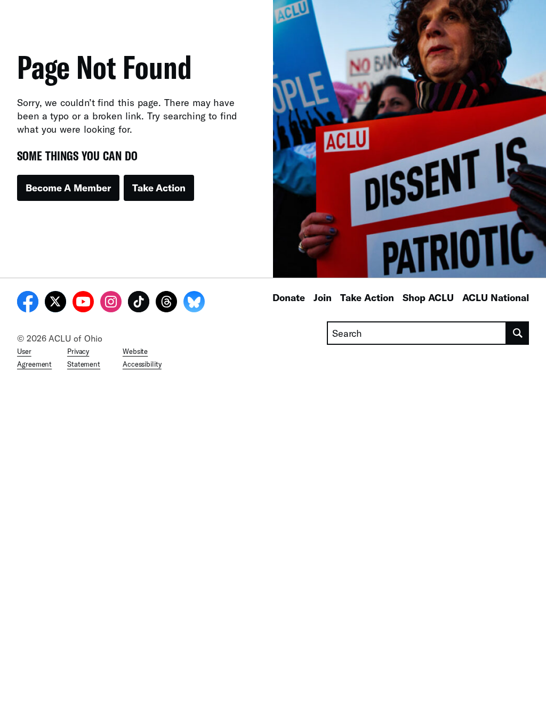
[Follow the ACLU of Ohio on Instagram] (111, 303)
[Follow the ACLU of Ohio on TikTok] (138, 303)
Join (323, 297)
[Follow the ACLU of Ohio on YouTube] (83, 303)
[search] (518, 333)
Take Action (159, 187)
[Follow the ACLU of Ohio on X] (55, 303)
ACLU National (495, 297)
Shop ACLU (428, 297)
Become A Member (68, 187)
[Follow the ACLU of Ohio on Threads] (166, 303)
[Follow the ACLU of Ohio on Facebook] (27, 303)
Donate (288, 297)
